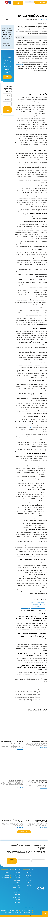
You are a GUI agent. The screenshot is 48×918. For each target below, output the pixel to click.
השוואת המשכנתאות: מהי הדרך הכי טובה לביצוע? (36, 821)
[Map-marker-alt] (38, 888)
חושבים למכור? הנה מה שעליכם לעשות (12, 821)
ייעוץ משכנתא (19, 64)
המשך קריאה (43, 747)
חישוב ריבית (29, 427)
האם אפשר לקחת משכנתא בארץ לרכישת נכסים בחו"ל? (12, 743)
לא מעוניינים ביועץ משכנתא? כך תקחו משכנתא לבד (33, 608)
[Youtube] (41, 888)
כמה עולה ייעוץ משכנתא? (39, 604)
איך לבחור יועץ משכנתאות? (38, 606)
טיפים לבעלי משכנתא (16, 781)
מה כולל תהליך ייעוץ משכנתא (38, 602)
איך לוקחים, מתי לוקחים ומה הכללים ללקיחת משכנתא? (37, 782)
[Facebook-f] (43, 888)
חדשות (40, 19)
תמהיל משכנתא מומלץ (39, 742)
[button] (2, 16)
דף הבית (45, 19)
